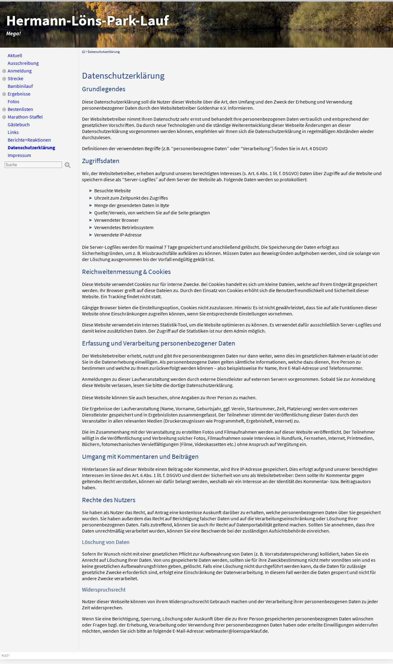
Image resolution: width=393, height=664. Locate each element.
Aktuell (15, 55)
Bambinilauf (20, 86)
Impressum (19, 155)
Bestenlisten (20, 109)
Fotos (13, 101)
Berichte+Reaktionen (29, 140)
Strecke (15, 78)
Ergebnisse (19, 94)
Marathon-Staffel (25, 117)
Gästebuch (19, 124)
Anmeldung (20, 71)
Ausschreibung (23, 63)
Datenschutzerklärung (31, 147)
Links (13, 132)
